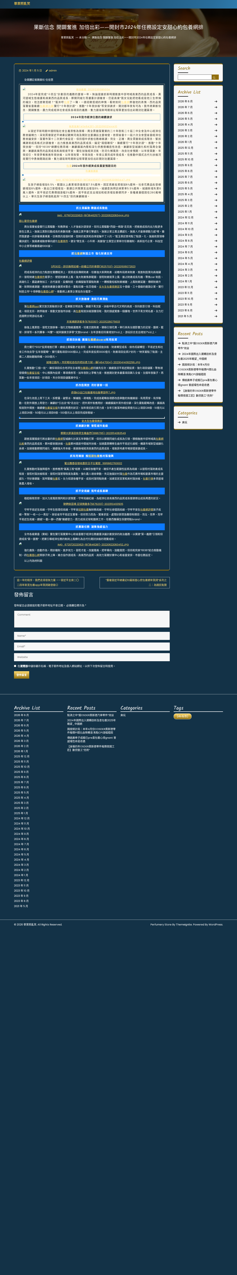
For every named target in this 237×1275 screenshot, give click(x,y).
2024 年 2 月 (185, 275)
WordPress (215, 924)
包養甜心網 (47, 291)
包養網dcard (97, 339)
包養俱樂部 (92, 171)
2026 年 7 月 (185, 107)
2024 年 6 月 (185, 252)
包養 (67, 102)
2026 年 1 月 (185, 142)
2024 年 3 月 (185, 270)
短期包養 (94, 456)
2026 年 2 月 (185, 136)
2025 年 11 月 (185, 154)
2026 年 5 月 (185, 119)
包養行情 (148, 479)
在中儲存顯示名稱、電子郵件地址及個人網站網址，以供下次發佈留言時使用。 (67, 666)
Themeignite (184, 924)
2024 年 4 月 (185, 264)
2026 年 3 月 (185, 130)
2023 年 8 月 (185, 310)
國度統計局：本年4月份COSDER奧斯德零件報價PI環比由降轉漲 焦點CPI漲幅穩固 (197, 369)
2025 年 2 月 (185, 206)
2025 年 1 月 (185, 212)
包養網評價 (25, 261)
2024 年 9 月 (185, 235)
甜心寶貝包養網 (28, 221)
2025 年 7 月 (185, 177)
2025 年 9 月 (185, 165)
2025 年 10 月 (185, 159)
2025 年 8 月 (185, 171)
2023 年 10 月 (185, 299)
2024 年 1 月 (185, 281)
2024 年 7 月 (185, 246)
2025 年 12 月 (185, 148)
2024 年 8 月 (185, 241)
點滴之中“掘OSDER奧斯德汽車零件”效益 (90, 715)
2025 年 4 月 (185, 194)
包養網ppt (33, 306)
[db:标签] (182, 716)
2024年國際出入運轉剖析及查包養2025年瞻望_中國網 (91, 722)
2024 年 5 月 (185, 258)
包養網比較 (47, 106)
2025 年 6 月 (185, 183)
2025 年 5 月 (185, 188)
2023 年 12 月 (185, 287)
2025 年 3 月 (185, 200)
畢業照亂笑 (22, 4)
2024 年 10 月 (186, 229)
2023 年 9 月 (185, 304)
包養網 (125, 102)
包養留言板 (33, 373)
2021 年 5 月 (185, 316)
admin (53, 70)
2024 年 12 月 (185, 217)
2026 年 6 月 (185, 113)
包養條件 (63, 241)
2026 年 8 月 (185, 101)
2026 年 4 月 (185, 124)
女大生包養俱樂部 (109, 287)
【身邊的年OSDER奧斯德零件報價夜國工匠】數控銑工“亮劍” (90, 748)
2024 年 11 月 (185, 223)
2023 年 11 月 (185, 293)
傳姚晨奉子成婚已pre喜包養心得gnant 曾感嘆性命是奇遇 (91, 739)
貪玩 (184, 422)
